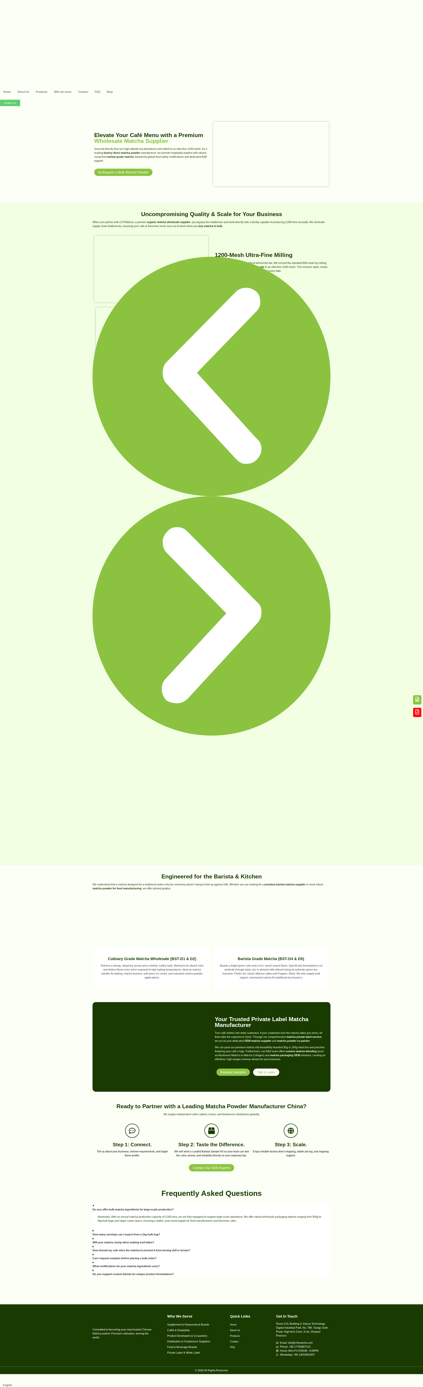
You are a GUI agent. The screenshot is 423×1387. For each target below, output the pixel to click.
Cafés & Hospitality (178, 1330)
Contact (83, 91)
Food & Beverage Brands (182, 1347)
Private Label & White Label (183, 1352)
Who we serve (63, 91)
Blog (110, 91)
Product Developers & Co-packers (187, 1335)
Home (7, 91)
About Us (23, 91)
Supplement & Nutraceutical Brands (188, 1324)
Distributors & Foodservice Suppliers (188, 1341)
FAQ (97, 91)
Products (41, 91)
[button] (211, 376)
